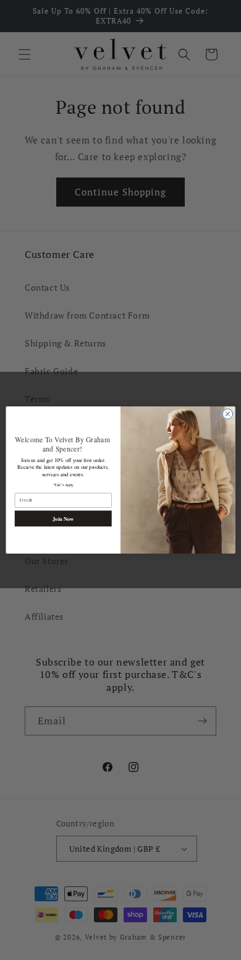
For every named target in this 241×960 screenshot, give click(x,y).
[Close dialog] (227, 414)
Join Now (63, 518)
